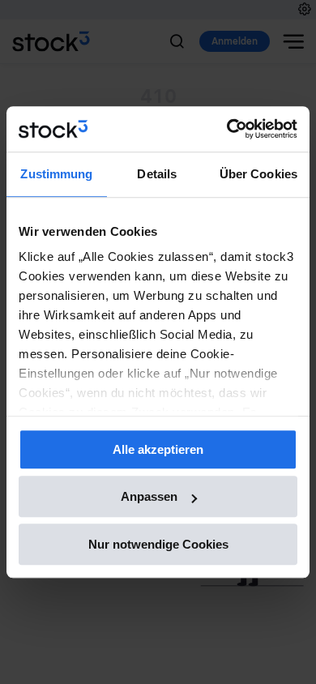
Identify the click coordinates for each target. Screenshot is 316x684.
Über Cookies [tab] (258, 174)
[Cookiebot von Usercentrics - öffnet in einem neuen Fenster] (227, 128)
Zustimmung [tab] (56, 174)
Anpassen (149, 496)
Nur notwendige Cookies (158, 544)
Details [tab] (157, 174)
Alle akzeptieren (158, 449)
